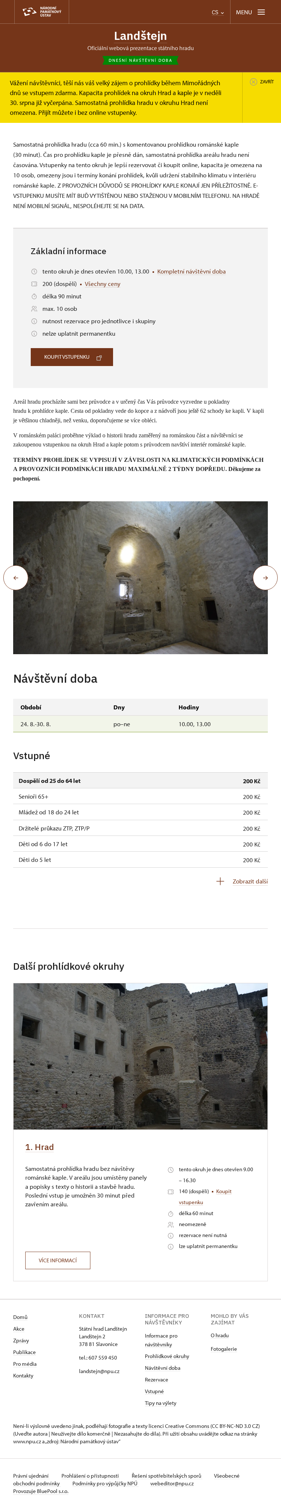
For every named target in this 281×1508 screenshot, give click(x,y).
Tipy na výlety (160, 1402)
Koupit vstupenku (67, 356)
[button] (15, 577)
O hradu (220, 1335)
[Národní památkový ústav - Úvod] (41, 12)
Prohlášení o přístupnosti (90, 1475)
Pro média (25, 1363)
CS (216, 12)
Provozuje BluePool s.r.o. (40, 1491)
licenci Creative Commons (179, 1425)
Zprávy (21, 1340)
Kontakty (23, 1375)
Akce (19, 1328)
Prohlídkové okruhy (167, 1356)
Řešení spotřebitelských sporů (167, 1475)
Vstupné (154, 1391)
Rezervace (156, 1379)
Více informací (58, 1260)
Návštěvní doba (162, 1367)
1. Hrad (39, 1147)
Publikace (24, 1352)
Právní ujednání (31, 1475)
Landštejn (140, 35)
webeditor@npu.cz (172, 1483)
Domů (20, 1316)
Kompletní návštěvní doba (191, 271)
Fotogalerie (224, 1348)
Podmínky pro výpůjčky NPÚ (105, 1483)
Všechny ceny (102, 283)
